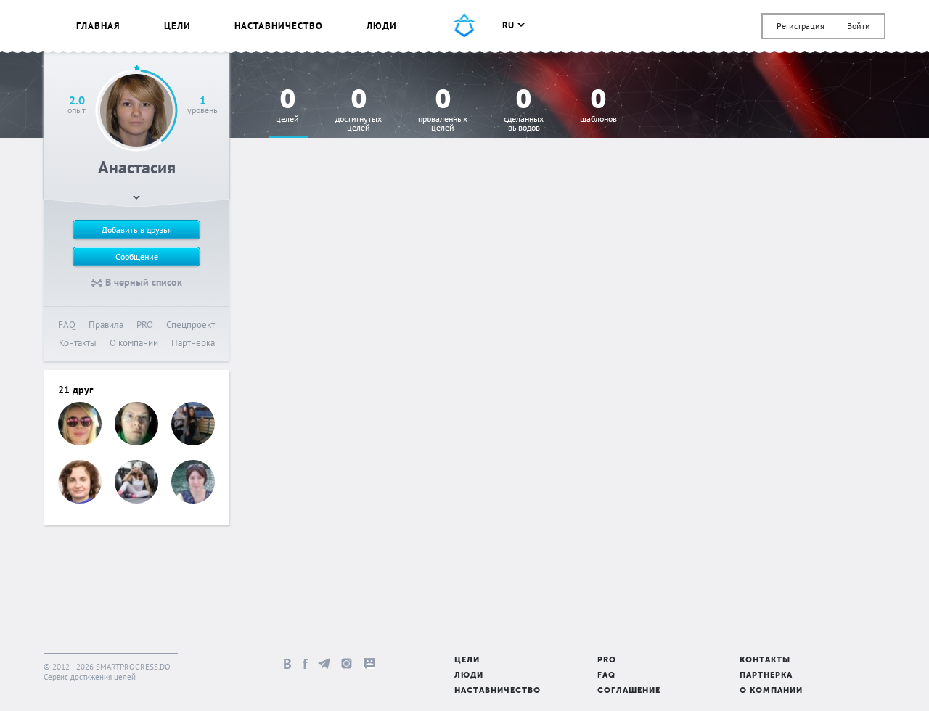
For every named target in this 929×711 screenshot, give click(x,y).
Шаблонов (598, 106)
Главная (98, 26)
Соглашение (628, 691)
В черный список (142, 282)
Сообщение (136, 256)
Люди (382, 26)
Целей (287, 106)
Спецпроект (190, 324)
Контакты (78, 343)
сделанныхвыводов (524, 111)
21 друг (75, 389)
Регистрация (800, 25)
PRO (144, 324)
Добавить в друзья (137, 229)
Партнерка (193, 343)
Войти (858, 25)
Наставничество (278, 26)
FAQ (66, 324)
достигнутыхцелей (358, 111)
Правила (106, 324)
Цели (177, 26)
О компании (134, 343)
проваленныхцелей (442, 111)
